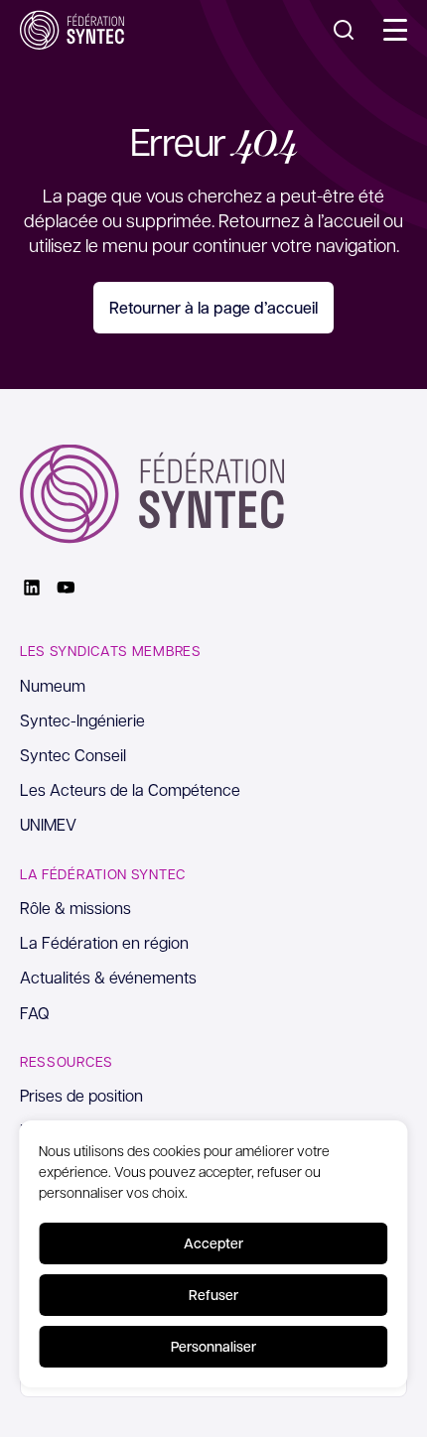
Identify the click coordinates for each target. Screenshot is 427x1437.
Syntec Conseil (73, 754)
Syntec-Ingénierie (82, 720)
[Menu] (395, 30)
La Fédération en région (104, 942)
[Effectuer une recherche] (344, 30)
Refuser (213, 1294)
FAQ (35, 1012)
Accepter (213, 1243)
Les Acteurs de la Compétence (130, 789)
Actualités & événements (108, 977)
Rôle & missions (75, 907)
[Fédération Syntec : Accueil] (72, 30)
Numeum (52, 685)
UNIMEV (48, 824)
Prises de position (81, 1095)
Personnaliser (213, 1346)
